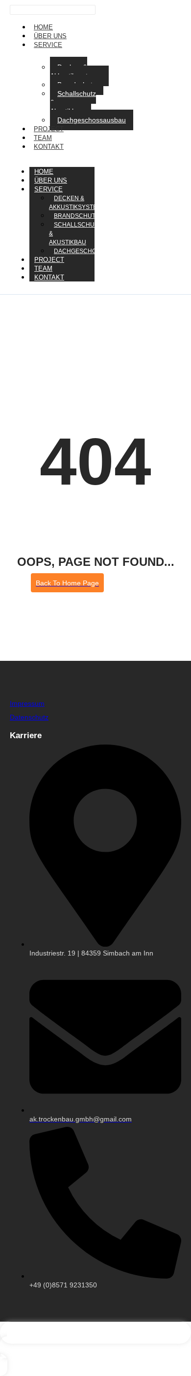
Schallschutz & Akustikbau (73, 102)
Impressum (27, 703)
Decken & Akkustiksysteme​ (75, 71)
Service (48, 44)
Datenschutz (29, 717)
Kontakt (49, 146)
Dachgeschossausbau (91, 120)
